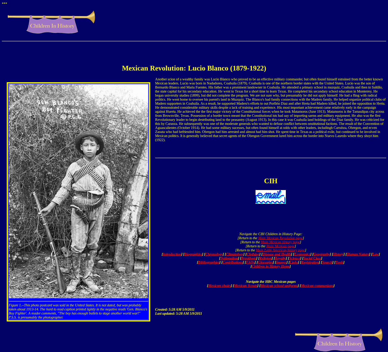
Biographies (193, 254)
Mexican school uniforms (279, 286)
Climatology (234, 254)
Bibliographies (208, 262)
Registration (310, 262)
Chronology (214, 254)
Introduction (172, 254)
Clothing (253, 254)
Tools (339, 262)
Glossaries (265, 262)
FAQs (250, 262)
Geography (321, 254)
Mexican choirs (219, 286)
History (338, 254)
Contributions (233, 262)
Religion (265, 258)
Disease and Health (276, 254)
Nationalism (229, 258)
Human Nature (358, 254)
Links (294, 262)
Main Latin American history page (280, 250)
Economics (302, 254)
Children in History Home (271, 266)
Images (281, 262)
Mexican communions (317, 286)
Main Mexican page (280, 246)
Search (327, 262)
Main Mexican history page (280, 242)
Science (294, 258)
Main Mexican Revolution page (280, 238)
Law (375, 254)
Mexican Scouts (245, 286)
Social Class (312, 258)
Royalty (280, 258)
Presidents (248, 258)
